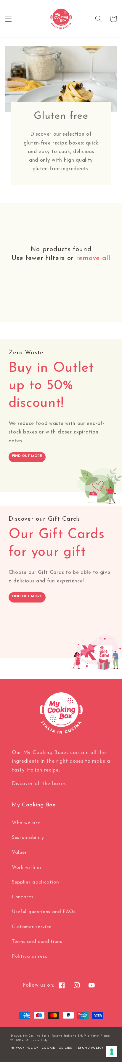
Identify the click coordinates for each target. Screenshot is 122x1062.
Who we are (26, 823)
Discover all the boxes (39, 783)
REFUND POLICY (90, 1048)
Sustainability (28, 837)
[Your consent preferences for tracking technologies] (111, 1051)
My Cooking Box (34, 1036)
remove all (93, 258)
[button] (8, 18)
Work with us (26, 867)
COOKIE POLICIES (56, 1048)
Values (19, 852)
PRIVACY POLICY (24, 1048)
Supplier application (35, 882)
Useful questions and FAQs (43, 912)
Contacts (22, 897)
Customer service (32, 927)
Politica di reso (30, 956)
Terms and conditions (37, 941)
